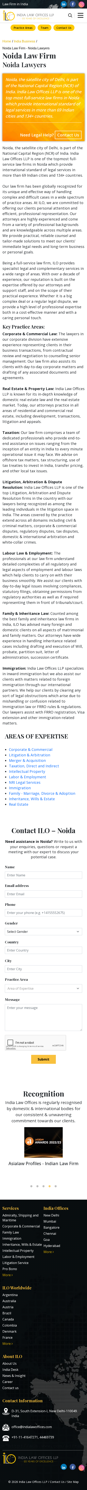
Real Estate (18, 804)
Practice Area (16, 979)
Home (6, 41)
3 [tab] (43, 1186)
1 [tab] (31, 1186)
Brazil (6, 1313)
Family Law (10, 1232)
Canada (8, 1319)
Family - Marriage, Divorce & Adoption (42, 793)
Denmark (9, 1331)
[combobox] (43, 988)
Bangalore (51, 1227)
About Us (9, 1363)
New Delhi (51, 1215)
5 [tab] (56, 1186)
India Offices (56, 1208)
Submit (43, 1059)
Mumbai (50, 1221)
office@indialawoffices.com (32, 1427)
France (7, 1337)
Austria (7, 1307)
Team (44, 28)
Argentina (10, 1295)
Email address (17, 885)
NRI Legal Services (24, 782)
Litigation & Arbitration (29, 755)
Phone (10, 904)
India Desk (10, 1369)
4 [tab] (50, 1186)
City (8, 960)
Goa (47, 1239)
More (7, 1275)
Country (12, 942)
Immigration (20, 787)
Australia (9, 1301)
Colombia (9, 1325)
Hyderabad (52, 1245)
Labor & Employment (27, 776)
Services (10, 1208)
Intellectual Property (27, 771)
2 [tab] (37, 1186)
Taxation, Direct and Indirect (34, 765)
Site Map (73, 1482)
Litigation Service (15, 1263)
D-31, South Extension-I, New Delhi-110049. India (44, 1413)
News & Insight (13, 1375)
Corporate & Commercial (30, 749)
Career (7, 1382)
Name (10, 866)
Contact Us (63, 28)
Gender (11, 923)
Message (12, 999)
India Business (24, 41)
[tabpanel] (43, 1148)
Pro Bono (9, 1269)
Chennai (50, 1233)
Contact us (10, 1388)
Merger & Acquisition (27, 760)
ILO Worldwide (17, 1287)
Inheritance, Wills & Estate (32, 798)
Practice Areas (23, 28)
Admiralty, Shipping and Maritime (20, 1217)
